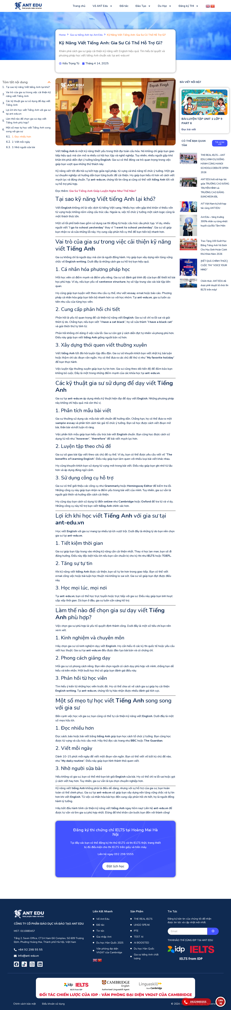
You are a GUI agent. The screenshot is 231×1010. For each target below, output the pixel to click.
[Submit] (213, 931)
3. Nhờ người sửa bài (23, 147)
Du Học (162, 6)
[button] (49, 82)
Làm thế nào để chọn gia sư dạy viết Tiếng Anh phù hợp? (26, 120)
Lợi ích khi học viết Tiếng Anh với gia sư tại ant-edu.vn (28, 111)
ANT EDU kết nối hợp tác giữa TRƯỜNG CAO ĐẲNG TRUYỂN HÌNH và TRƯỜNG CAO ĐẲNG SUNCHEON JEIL (215, 188)
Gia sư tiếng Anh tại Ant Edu (86, 35)
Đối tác (124, 6)
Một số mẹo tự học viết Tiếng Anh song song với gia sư (28, 129)
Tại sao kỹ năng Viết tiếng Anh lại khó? (28, 87)
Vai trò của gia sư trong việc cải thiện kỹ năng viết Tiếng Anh (28, 94)
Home (62, 35)
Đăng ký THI (186, 6)
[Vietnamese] (212, 6)
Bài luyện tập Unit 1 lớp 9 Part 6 (202, 121)
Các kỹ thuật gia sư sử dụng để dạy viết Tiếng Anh (28, 103)
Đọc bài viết (189, 129)
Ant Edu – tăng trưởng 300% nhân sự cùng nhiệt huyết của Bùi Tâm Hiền (214, 221)
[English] (208, 6)
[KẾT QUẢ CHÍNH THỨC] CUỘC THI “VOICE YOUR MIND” (214, 265)
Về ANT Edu (100, 6)
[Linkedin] (40, 964)
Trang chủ (79, 6)
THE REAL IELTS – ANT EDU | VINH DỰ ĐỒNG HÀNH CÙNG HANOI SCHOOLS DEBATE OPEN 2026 (214, 163)
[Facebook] (16, 964)
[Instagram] (32, 964)
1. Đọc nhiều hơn (21, 136)
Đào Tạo (141, 6)
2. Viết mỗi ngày (21, 142)
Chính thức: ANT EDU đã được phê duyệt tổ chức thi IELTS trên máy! (214, 285)
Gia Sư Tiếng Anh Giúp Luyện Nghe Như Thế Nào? (102, 191)
